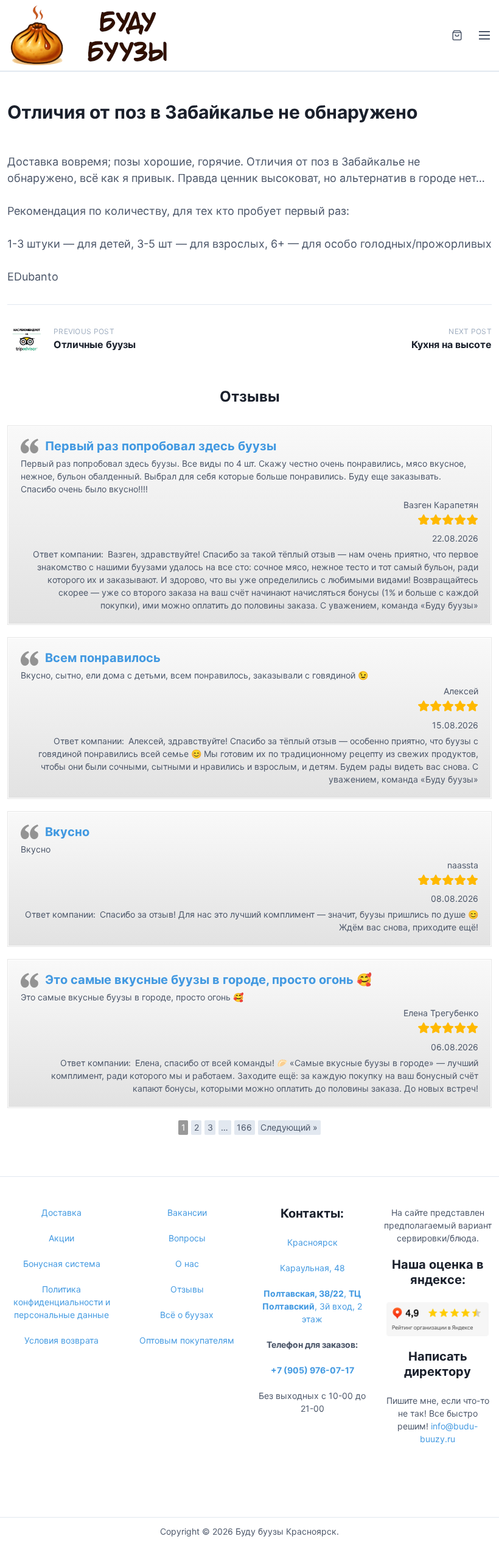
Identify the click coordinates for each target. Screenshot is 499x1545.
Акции (61, 1238)
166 (244, 1127)
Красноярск (312, 1242)
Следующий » (289, 1127)
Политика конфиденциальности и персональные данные (61, 1302)
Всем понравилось (103, 657)
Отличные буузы (95, 344)
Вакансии (187, 1212)
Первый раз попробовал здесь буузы (160, 446)
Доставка (61, 1212)
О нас (187, 1263)
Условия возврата (61, 1340)
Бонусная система (61, 1263)
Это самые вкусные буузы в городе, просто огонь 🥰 (208, 979)
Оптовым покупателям (186, 1340)
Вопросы (187, 1238)
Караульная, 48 (312, 1268)
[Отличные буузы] (26, 338)
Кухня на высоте (451, 344)
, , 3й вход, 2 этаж (312, 1306)
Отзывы (187, 1289)
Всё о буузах (187, 1315)
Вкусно (67, 832)
